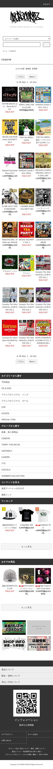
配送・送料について (37, 748)
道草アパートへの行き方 (12, 488)
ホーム (5, 51)
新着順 (34, 69)
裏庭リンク (6, 494)
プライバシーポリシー (12, 754)
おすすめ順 (20, 69)
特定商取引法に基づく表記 (32, 751)
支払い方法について (22, 748)
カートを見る (33, 734)
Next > (32, 77)
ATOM (45, 754)
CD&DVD (13, 51)
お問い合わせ (6, 740)
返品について (16, 751)
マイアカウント (7, 734)
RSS (40, 754)
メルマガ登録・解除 (29, 754)
